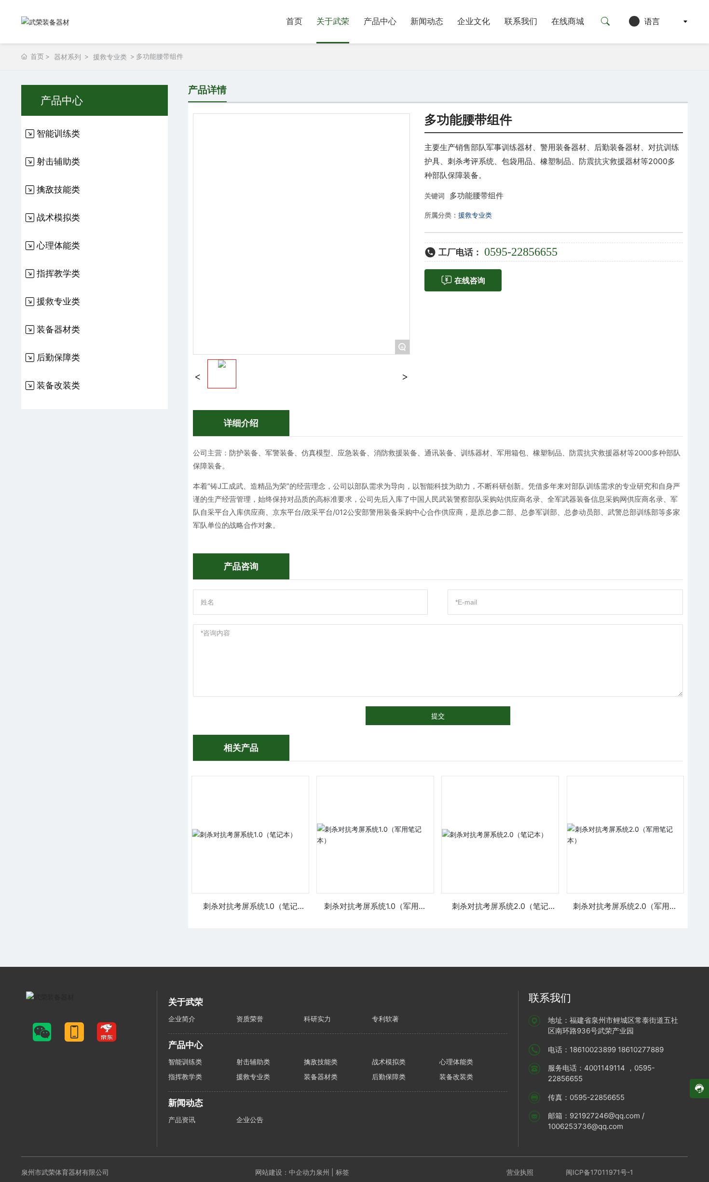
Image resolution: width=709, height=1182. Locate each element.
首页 (294, 21)
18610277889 (641, 1049)
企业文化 (473, 21)
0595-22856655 (521, 252)
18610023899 (593, 1049)
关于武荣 (332, 21)
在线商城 (567, 21)
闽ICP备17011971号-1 (599, 1172)
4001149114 (604, 1067)
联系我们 (520, 21)
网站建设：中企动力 (285, 1172)
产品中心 (380, 21)
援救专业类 (110, 57)
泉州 (322, 1172)
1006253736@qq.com (585, 1126)
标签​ (343, 1172)
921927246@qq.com (605, 1115)
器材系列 (67, 57)
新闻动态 (426, 21)
